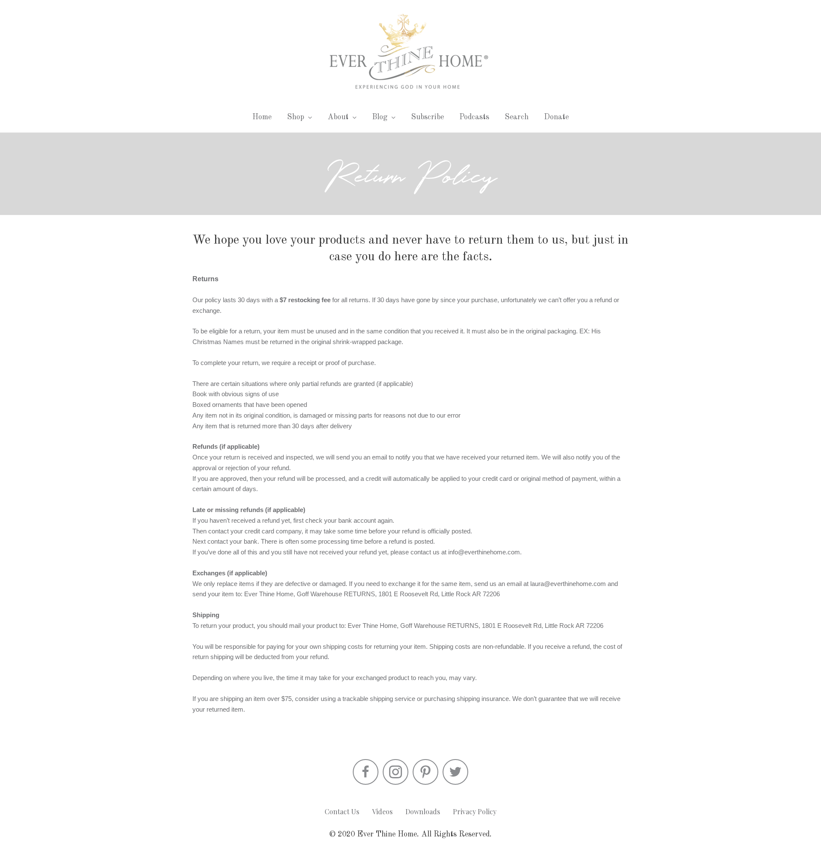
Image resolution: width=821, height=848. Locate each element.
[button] (365, 772)
